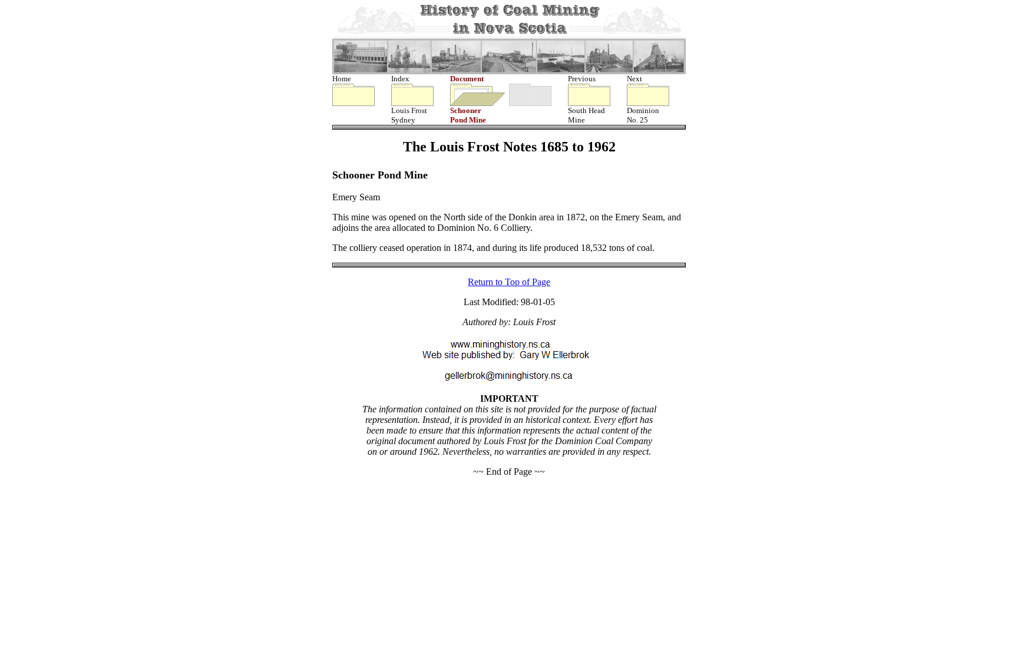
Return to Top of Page (509, 282)
